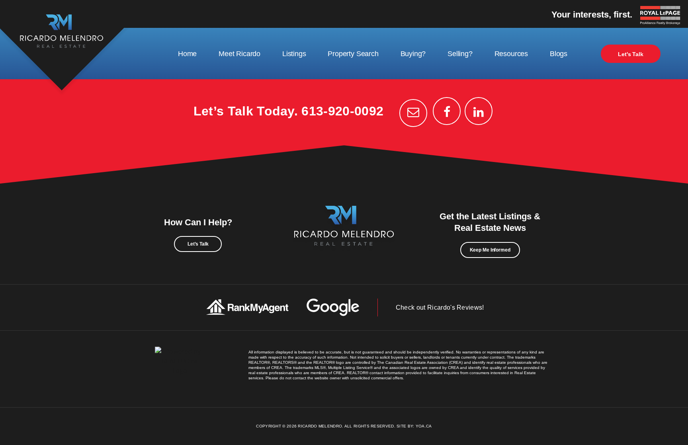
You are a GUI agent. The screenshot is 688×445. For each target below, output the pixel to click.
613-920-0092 (342, 111)
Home (187, 54)
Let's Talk (630, 54)
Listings (294, 54)
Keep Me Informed (490, 250)
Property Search (353, 54)
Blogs (558, 54)
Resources (511, 54)
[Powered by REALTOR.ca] (180, 369)
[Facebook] (447, 111)
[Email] (413, 113)
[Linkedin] (479, 111)
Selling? (460, 54)
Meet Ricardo (239, 54)
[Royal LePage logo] (662, 16)
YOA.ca (424, 426)
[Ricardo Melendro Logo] (344, 234)
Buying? (413, 54)
